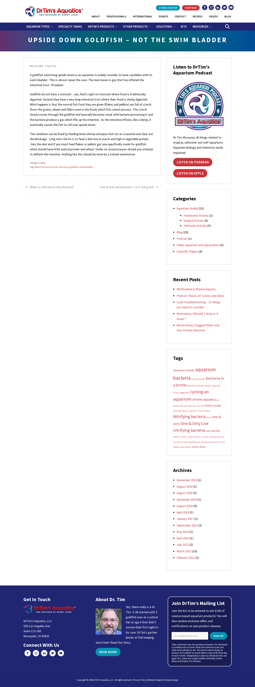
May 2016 (183, 532)
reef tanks (198, 437)
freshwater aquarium (181, 411)
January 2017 (185, 519)
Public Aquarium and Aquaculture (198, 245)
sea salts (176, 442)
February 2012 (186, 558)
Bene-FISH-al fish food (46, 167)
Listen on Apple (190, 173)
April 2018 (183, 512)
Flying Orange (171, 679)
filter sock (183, 406)
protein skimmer (179, 437)
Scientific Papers (187, 251)
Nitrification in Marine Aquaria (196, 289)
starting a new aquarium (210, 442)
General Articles (194, 221)
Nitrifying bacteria (189, 416)
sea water (184, 442)
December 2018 (187, 499)
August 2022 (185, 486)
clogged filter (184, 393)
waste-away (198, 446)
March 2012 (184, 551)
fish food (63, 167)
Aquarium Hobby (187, 208)
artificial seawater (198, 379)
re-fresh (190, 437)
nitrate (200, 411)
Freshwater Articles (196, 215)
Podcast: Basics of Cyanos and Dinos (200, 296)
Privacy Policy (139, 679)
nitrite (208, 417)
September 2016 (187, 525)
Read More (108, 652)
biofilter (208, 386)
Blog (43, 162)
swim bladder (86, 167)
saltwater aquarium (216, 437)
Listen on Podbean (193, 162)
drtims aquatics (204, 399)
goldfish (73, 167)
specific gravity (194, 442)
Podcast (182, 239)
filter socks (192, 406)
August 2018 (185, 506)
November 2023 (187, 480)
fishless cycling (213, 405)
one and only (213, 430)
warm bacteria (185, 447)
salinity (205, 437)
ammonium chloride (183, 370)
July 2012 (183, 545)
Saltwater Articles (195, 226)
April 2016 (183, 538)
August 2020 (185, 493)
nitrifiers (206, 411)
